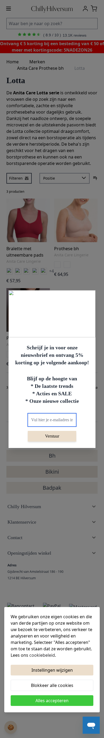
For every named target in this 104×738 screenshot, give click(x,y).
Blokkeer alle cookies (52, 685)
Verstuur (52, 436)
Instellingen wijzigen (52, 670)
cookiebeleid (42, 655)
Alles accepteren (52, 701)
